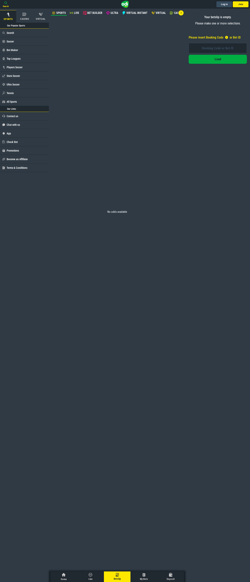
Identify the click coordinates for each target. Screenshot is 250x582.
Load (218, 59)
